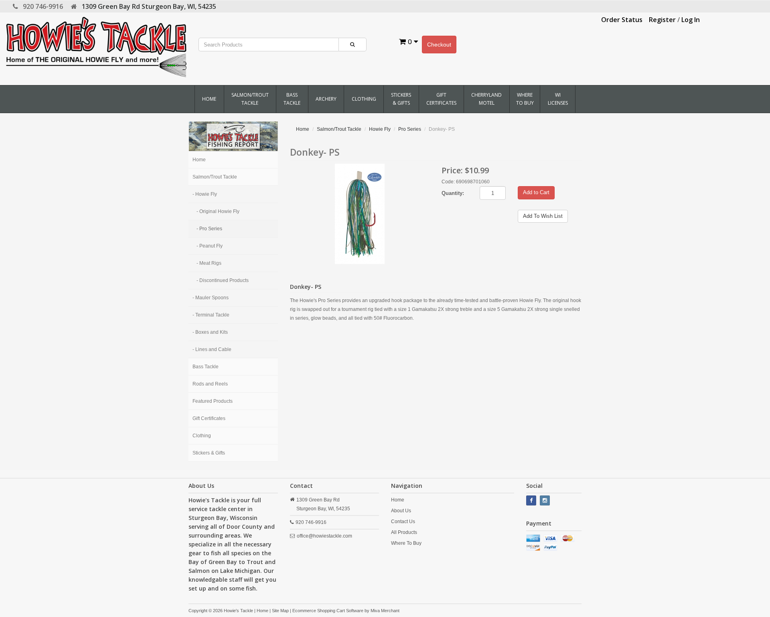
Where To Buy (525, 98)
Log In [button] (690, 19)
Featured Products (212, 401)
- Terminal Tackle (210, 315)
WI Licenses (558, 98)
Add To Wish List (543, 216)
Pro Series (409, 129)
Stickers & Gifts (401, 98)
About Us (401, 510)
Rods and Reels (210, 384)
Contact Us (403, 521)
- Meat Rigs (209, 263)
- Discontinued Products (223, 280)
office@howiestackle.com (324, 536)
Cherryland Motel (486, 98)
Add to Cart (536, 192)
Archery (326, 98)
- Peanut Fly (210, 246)
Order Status (621, 19)
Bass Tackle (292, 98)
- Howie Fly (204, 194)
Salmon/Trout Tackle (250, 98)
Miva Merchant (385, 610)
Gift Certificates (441, 98)
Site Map (280, 610)
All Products (404, 532)
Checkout (439, 44)
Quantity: (453, 193)
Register (662, 19)
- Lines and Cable (211, 349)
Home (209, 98)
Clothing (364, 98)
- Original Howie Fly (218, 211)
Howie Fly (380, 129)
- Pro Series (209, 228)
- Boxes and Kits (210, 332)
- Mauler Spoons (210, 297)
